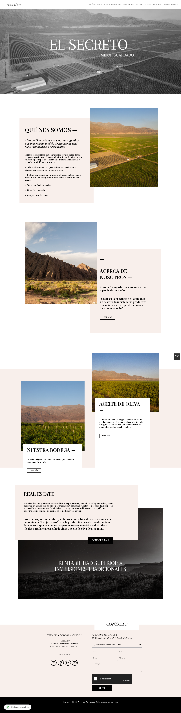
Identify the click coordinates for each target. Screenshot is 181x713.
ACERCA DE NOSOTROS (112, 4)
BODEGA (139, 4)
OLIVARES (147, 4)
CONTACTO (157, 4)
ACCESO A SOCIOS (171, 4)
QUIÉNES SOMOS (95, 4)
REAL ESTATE (128, 4)
